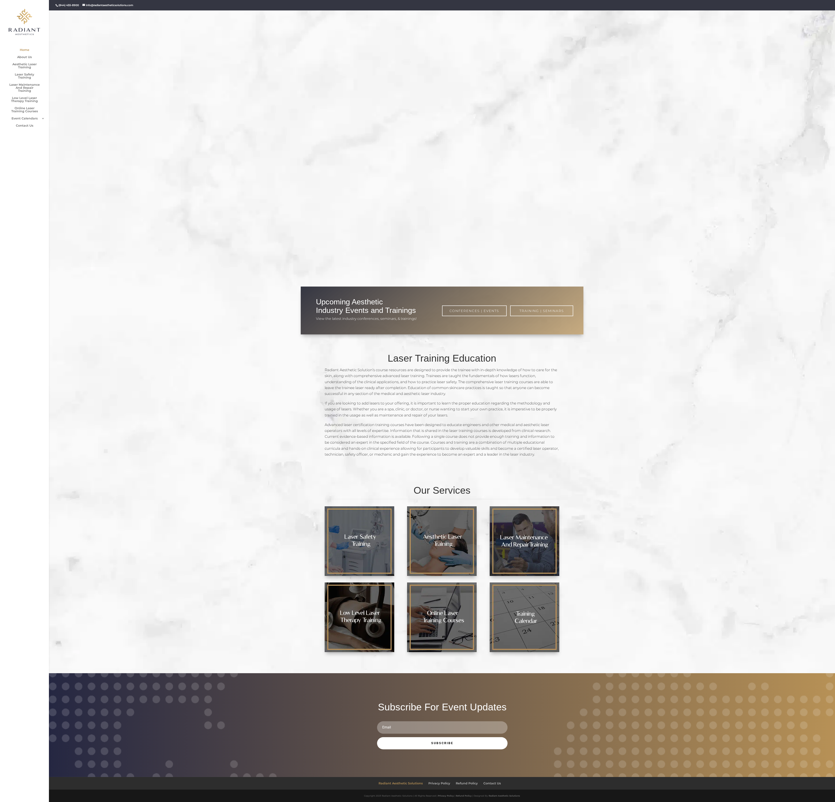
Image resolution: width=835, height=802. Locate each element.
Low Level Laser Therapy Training (24, 99)
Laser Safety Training (24, 76)
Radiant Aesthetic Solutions (401, 783)
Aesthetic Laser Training (24, 66)
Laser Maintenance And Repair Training (24, 88)
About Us (24, 57)
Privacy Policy (439, 783)
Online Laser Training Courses (24, 110)
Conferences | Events (474, 311)
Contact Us (24, 126)
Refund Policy (467, 783)
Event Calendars (25, 118)
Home (24, 50)
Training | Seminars (541, 311)
